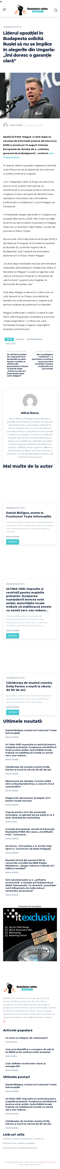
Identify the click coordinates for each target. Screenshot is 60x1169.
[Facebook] (4, 1021)
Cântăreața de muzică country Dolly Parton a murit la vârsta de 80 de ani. (29, 686)
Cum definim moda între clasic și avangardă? (25, 1065)
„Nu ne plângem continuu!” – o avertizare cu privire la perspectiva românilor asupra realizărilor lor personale (42, 361)
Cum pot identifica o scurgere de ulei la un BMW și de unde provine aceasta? (29, 1050)
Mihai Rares (16, 125)
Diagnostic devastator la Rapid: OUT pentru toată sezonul (28, 799)
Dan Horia (11, 822)
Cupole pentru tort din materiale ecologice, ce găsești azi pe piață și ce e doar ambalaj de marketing (29, 815)
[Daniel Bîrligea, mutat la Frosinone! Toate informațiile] (30, 487)
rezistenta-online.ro (47, 1162)
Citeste (12, 542)
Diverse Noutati (13, 27)
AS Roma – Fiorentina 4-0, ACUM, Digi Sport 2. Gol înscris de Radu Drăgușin (28, 847)
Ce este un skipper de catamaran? (26, 1037)
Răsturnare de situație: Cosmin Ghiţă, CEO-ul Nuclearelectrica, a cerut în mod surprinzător (29, 784)
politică (10, 343)
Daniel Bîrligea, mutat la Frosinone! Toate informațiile (28, 514)
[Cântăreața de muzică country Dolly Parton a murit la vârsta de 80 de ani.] (30, 657)
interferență (34, 339)
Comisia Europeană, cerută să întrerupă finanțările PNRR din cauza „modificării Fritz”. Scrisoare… (29, 832)
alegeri (20, 339)
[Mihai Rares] (6, 125)
